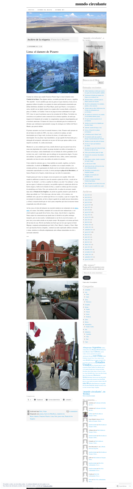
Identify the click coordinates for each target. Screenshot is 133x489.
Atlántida (85, 349)
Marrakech (90, 375)
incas (89, 371)
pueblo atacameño (94, 381)
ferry (93, 365)
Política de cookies (47, 486)
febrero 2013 (88, 244)
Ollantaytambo (89, 379)
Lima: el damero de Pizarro (42, 52)
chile (95, 355)
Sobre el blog (45, 10)
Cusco (93, 358)
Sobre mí (59, 10)
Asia (86, 292)
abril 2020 (87, 197)
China (87, 294)
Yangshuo (97, 387)
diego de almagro (95, 360)
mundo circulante (91, 4)
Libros (86, 319)
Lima (52, 416)
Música (86, 322)
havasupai (102, 369)
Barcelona (89, 349)
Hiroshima (85, 371)
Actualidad (87, 290)
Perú (40, 411)
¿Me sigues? (89, 265)
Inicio (31, 10)
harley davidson (95, 369)
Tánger (92, 387)
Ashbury (103, 347)
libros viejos (95, 373)
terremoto (89, 387)
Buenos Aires (89, 352)
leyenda (90, 373)
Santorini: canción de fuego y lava (93, 127)
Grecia (87, 314)
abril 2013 (87, 242)
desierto (88, 360)
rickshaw (100, 381)
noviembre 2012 (89, 252)
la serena (103, 371)
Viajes (45, 411)
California (97, 352)
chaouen (99, 353)
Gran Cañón (91, 367)
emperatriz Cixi (91, 362)
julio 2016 (87, 210)
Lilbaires (91, 413)
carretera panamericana (91, 353)
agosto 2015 (88, 212)
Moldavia (88, 317)
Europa (86, 307)
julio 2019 (87, 202)
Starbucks (101, 385)
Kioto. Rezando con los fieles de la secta (95, 183)
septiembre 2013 (89, 229)
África (86, 299)
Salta (90, 383)
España (88, 309)
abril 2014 (87, 222)
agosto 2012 (88, 259)
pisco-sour (61, 416)
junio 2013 (87, 237)
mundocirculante (93, 424)
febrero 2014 (88, 224)
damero (36, 416)
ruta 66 (86, 383)
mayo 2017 (87, 207)
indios (92, 371)
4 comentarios (73, 411)
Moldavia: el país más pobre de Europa (94, 141)
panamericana (96, 379)
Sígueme (86, 278)
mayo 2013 (87, 239)
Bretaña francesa (101, 350)
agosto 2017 (88, 205)
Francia (88, 312)
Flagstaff (96, 365)
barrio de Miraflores (50, 414)
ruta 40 (104, 381)
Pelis (86, 329)
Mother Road (92, 377)
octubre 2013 (88, 227)
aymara (41, 414)
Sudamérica (88, 332)
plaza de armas (86, 381)
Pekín (101, 379)
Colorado (89, 358)
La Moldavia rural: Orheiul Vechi (93, 134)
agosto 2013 (88, 232)
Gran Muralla (98, 367)
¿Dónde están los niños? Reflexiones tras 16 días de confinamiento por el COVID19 (95, 110)
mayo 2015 (87, 214)
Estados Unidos (90, 326)
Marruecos (88, 302)
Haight (90, 369)
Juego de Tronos (97, 371)
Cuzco (96, 358)
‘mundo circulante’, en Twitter (94, 392)
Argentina (88, 334)
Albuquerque (87, 347)
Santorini (91, 385)
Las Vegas (85, 373)
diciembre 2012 (88, 249)
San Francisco (96, 383)
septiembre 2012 (89, 257)
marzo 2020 (88, 200)
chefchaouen (85, 356)
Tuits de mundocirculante (89, 396)
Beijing (94, 350)
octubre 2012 (88, 254)
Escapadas (87, 304)
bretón (84, 351)
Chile (87, 336)
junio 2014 (87, 219)
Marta (90, 479)
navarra (101, 377)
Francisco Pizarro (44, 416)
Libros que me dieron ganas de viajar (94, 152)
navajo (96, 377)
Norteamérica (88, 324)
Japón (87, 297)
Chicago (90, 356)
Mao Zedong (104, 373)
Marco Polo (85, 375)
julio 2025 (87, 195)
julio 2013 (87, 234)
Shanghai (97, 385)
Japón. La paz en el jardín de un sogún (94, 186)
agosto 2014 (88, 217)
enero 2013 (87, 247)
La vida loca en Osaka (90, 163)
